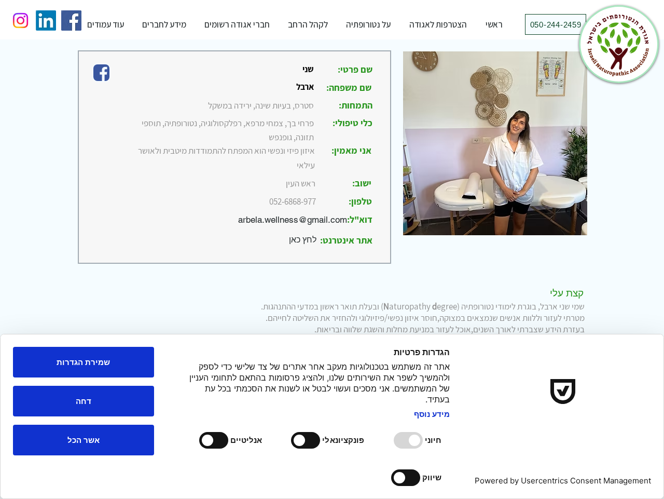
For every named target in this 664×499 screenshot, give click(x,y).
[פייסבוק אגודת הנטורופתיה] (71, 20)
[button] (368, 24)
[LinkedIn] (46, 20)
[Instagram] (20, 20)
